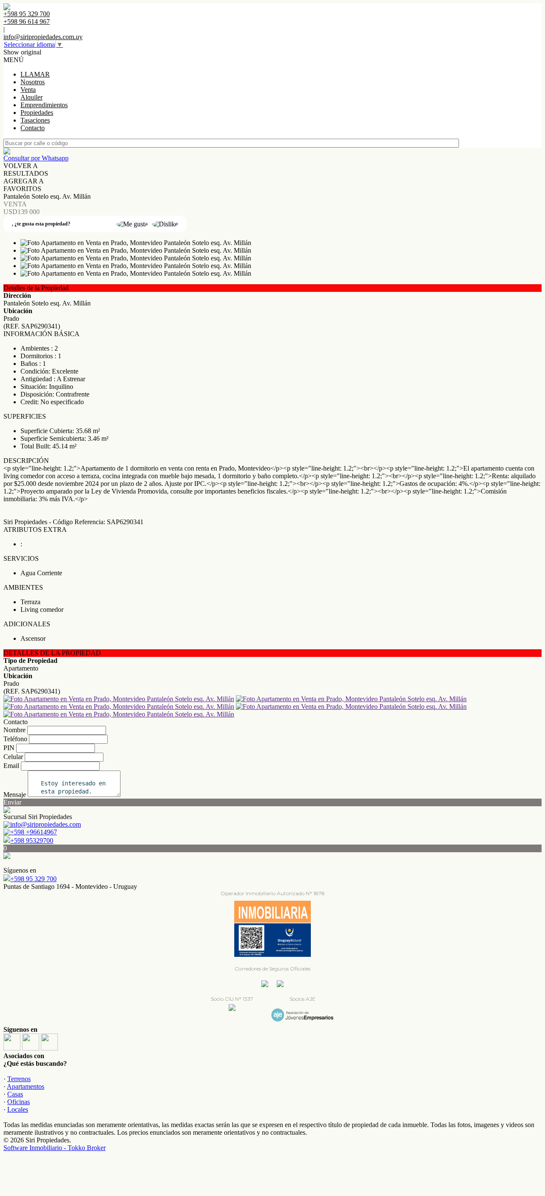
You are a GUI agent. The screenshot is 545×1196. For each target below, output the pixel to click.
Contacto (32, 127)
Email (11, 765)
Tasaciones (35, 120)
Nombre (14, 730)
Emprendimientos (44, 104)
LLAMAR (35, 74)
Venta (28, 89)
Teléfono (15, 738)
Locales (17, 1109)
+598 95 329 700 (33, 878)
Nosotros (32, 82)
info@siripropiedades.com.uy (43, 36)
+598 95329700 (31, 840)
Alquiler (31, 97)
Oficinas (18, 1101)
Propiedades (36, 112)
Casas (15, 1094)
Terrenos (19, 1078)
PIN (8, 747)
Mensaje (14, 794)
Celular (13, 756)
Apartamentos (25, 1086)
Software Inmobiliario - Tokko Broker (54, 1147)
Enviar (12, 802)
